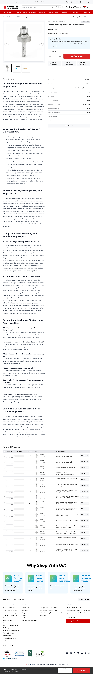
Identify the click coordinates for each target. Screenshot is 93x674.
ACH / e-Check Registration (11, 630)
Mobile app (87, 12)
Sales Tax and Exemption (10, 625)
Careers (64, 12)
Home (4, 17)
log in (58, 41)
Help (70, 12)
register (63, 41)
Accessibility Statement (10, 638)
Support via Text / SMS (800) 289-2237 (77, 613)
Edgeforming (28, 17)
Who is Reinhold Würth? (10, 610)
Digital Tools (41, 12)
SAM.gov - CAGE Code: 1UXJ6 (48, 607)
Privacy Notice (7, 635)
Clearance (25, 610)
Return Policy (7, 618)
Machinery (43, 615)
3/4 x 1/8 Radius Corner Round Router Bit (65, 467)
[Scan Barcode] (60, 7)
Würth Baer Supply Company (11, 2)
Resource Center (53, 12)
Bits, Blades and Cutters (15, 17)
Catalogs (24, 615)
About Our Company (9, 607)
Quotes (25, 12)
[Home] (10, 7)
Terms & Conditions (8, 633)
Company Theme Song (9, 613)
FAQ (4, 643)
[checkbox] (79, 63)
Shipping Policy (7, 620)
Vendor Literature (27, 618)
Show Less (68, 126)
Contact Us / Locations (10, 615)
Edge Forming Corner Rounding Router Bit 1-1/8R (67, 520)
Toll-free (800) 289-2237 (73, 607)
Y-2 (29, 455)
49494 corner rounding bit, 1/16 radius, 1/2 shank (67, 544)
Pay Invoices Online (9, 646)
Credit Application (8, 628)
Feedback (71, 16)
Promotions (32, 12)
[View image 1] (24, 41)
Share (80, 16)
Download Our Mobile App (30, 620)
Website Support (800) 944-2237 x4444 (78, 610)
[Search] (53, 7)
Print (87, 16)
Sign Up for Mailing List (77, 621)
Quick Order (17, 12)
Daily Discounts (26, 613)
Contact (75, 12)
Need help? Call (14, 599)
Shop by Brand (26, 607)
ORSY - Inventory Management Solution (52, 613)
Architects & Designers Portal (48, 610)
